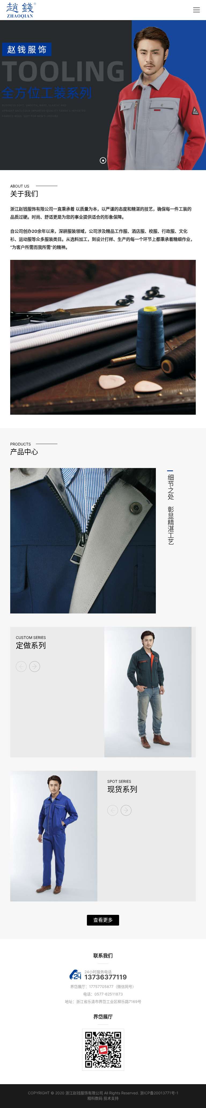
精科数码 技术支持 (103, 1098)
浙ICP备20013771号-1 (159, 1093)
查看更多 (103, 920)
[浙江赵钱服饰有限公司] (21, 10)
